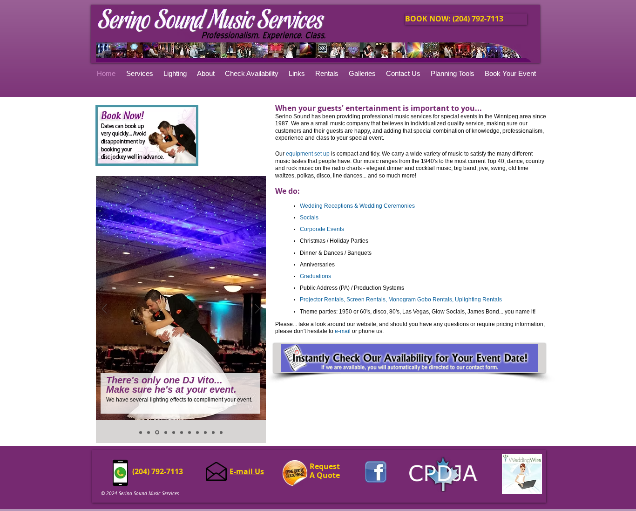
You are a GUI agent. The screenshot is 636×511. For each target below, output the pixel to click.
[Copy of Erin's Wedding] (148, 432)
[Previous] (104, 309)
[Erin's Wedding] (140, 432)
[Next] (257, 309)
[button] (362, 73)
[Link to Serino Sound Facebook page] (375, 472)
